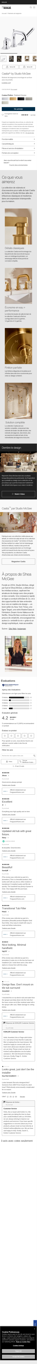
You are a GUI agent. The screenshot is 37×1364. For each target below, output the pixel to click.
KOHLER (4, 2)
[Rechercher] (31, 7)
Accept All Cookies (18, 1357)
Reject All (18, 1351)
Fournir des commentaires (18, 165)
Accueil (4, 13)
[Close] (34, 1329)
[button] (3, 59)
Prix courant (14, 89)
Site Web (12, 628)
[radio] (5, 98)
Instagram (21, 628)
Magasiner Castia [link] (18, 561)
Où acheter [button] (18, 109)
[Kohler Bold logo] (6, 7)
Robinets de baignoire (14, 13)
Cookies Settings (18, 1345)
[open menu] (34, 7)
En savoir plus (30, 133)
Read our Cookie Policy (23, 1342)
